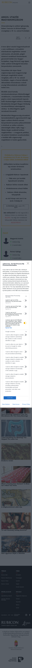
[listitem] (16, 296)
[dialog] (16, 334)
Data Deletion (6, 404)
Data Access (16, 404)
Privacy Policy (26, 404)
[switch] (25, 300)
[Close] (28, 264)
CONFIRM (10, 397)
